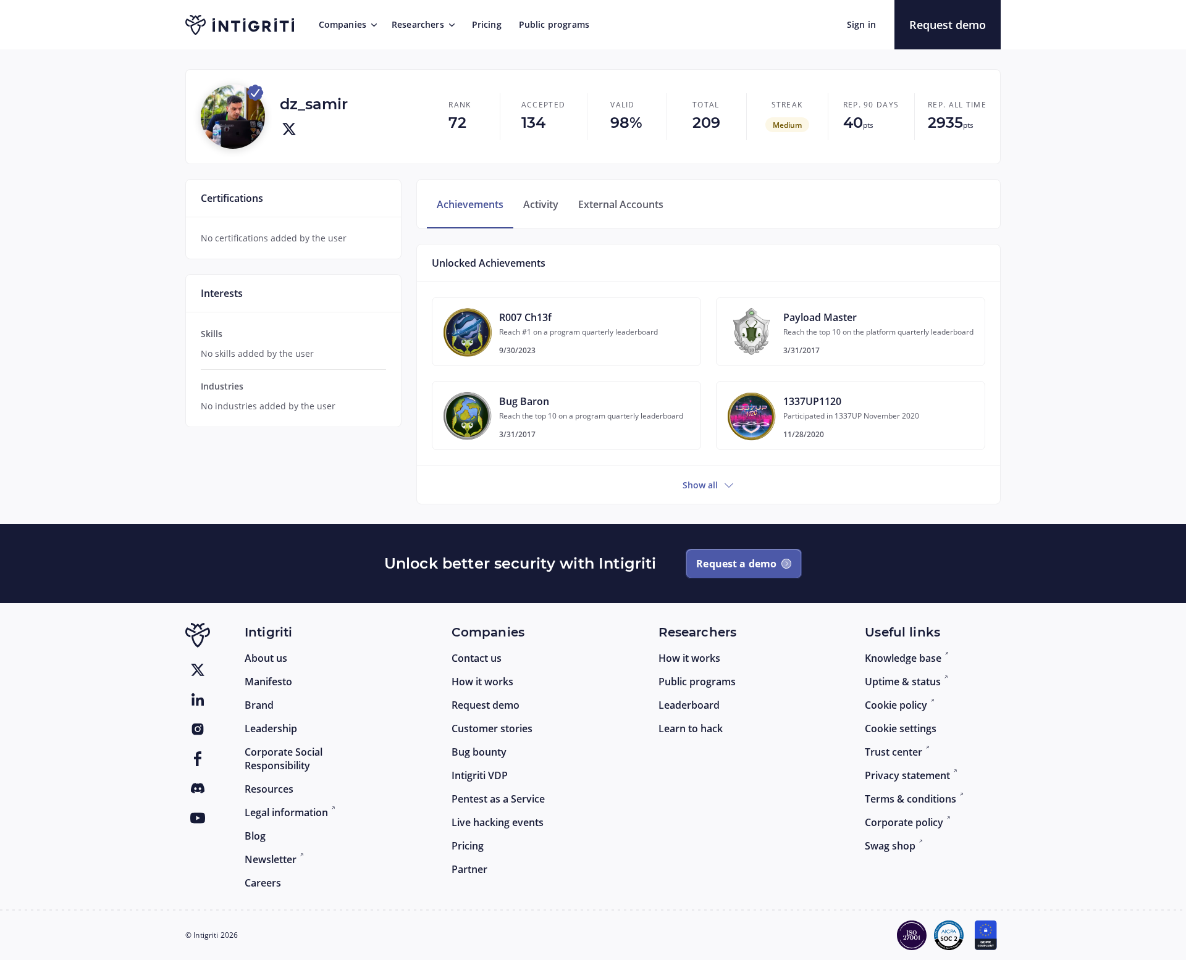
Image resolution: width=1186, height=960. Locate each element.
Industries (222, 386)
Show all (700, 485)
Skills (211, 334)
